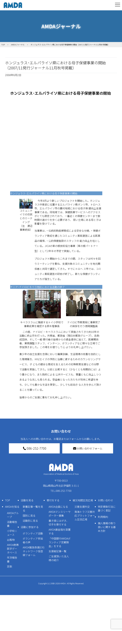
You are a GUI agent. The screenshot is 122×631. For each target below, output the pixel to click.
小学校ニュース (12, 532)
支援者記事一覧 (57, 551)
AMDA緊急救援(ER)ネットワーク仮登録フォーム (33, 551)
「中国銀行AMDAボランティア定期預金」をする (60, 542)
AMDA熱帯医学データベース (13, 548)
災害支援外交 (82, 506)
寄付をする (53, 500)
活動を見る (27, 500)
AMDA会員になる (58, 506)
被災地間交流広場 (83, 500)
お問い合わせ (105, 500)
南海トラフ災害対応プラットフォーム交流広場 (85, 515)
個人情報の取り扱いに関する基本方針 (107, 527)
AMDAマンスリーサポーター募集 (60, 513)
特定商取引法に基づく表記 (107, 508)
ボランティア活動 (33, 533)
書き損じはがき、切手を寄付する (59, 522)
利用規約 (103, 517)
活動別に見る (30, 520)
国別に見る (29, 515)
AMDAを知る (12, 506)
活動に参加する (30, 527)
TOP (7, 500)
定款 (9, 566)
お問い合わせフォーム (89, 448)
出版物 (11, 540)
